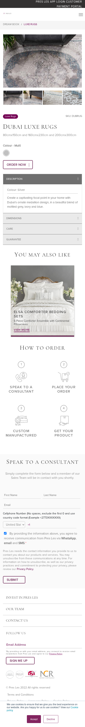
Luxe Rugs (30, 24)
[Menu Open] (81, 14)
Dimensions (14, 218)
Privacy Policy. (25, 569)
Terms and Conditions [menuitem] (20, 694)
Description (14, 179)
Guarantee (13, 239)
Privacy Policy (55, 654)
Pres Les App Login (50, 1)
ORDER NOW (16, 165)
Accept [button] (34, 719)
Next (79, 61)
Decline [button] (51, 719)
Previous (5, 61)
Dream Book (11, 24)
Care (9, 228)
